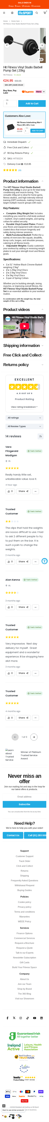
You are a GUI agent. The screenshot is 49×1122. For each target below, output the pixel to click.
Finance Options (25, 933)
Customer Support (24, 856)
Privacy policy (24, 907)
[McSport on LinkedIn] (41, 1018)
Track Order (24, 861)
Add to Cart (37, 131)
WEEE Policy (24, 921)
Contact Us (13, 835)
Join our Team (24, 984)
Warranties (24, 917)
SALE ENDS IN (24, 3)
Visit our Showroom (24, 998)
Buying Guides (24, 890)
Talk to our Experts (24, 953)
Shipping (24, 876)
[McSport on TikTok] (27, 1018)
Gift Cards (24, 962)
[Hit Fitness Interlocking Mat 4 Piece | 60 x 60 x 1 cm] (11, 127)
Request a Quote (24, 948)
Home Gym (15, 21)
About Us (24, 979)
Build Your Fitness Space (24, 967)
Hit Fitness (7, 75)
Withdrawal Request (24, 885)
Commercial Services (24, 938)
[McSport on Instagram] (21, 1018)
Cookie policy (24, 902)
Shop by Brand (24, 989)
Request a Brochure (24, 943)
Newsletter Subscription (24, 957)
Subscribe (24, 804)
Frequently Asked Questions (24, 880)
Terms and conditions (24, 912)
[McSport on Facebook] (7, 1018)
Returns (24, 871)
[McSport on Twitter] (14, 1018)
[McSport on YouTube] (34, 1018)
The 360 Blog (24, 994)
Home (5, 21)
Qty (7, 100)
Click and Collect (24, 866)
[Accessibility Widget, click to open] (45, 561)
